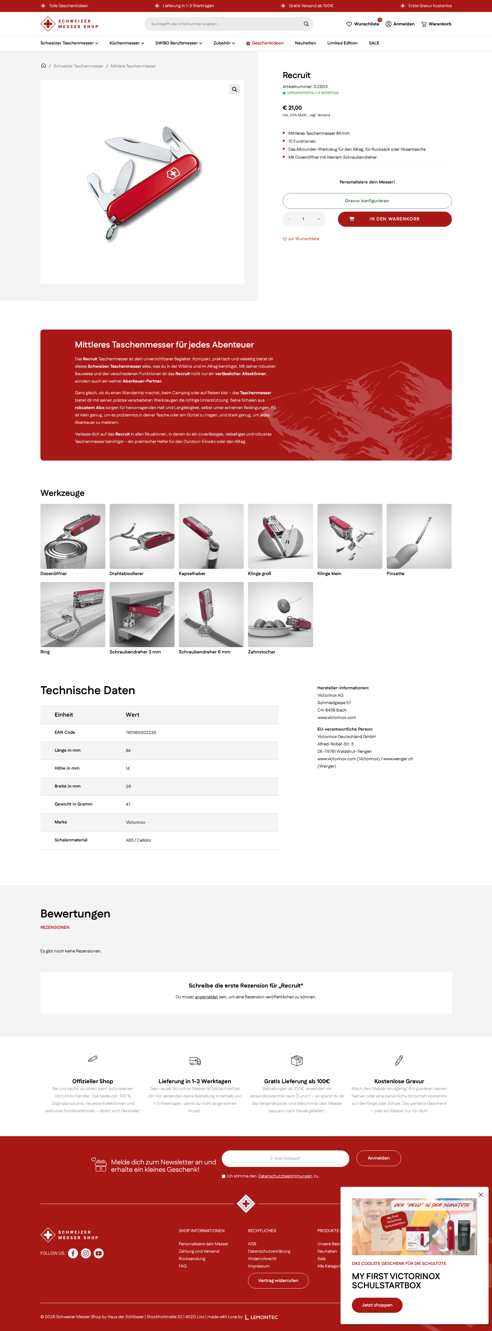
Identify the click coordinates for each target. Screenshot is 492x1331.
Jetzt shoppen (377, 1305)
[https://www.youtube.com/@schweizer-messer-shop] (99, 1253)
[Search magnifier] (306, 24)
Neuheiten (305, 43)
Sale (321, 1259)
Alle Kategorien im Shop (339, 1266)
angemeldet (206, 997)
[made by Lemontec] (261, 1317)
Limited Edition (342, 43)
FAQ (182, 1266)
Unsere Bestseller (333, 1244)
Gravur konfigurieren (367, 201)
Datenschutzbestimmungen (285, 1176)
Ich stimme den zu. (273, 1176)
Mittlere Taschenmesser (133, 66)
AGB (252, 1244)
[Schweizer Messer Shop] (69, 24)
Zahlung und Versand (199, 1251)
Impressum (259, 1266)
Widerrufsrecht (262, 1259)
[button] (234, 89)
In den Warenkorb (395, 219)
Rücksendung (192, 1259)
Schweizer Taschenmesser (78, 66)
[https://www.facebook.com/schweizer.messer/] (73, 1253)
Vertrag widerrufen (278, 1280)
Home (43, 69)
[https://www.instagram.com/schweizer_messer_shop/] (86, 1253)
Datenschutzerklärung (269, 1251)
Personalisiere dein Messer (203, 1244)
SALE (374, 43)
